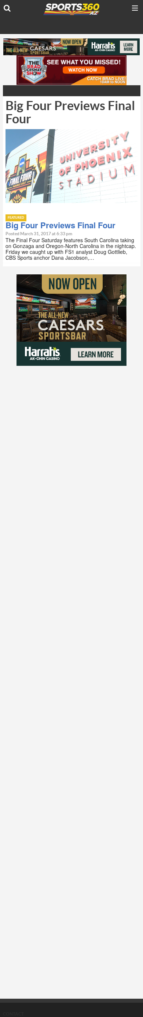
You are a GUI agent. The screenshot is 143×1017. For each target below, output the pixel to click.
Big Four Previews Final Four (60, 225)
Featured (16, 217)
